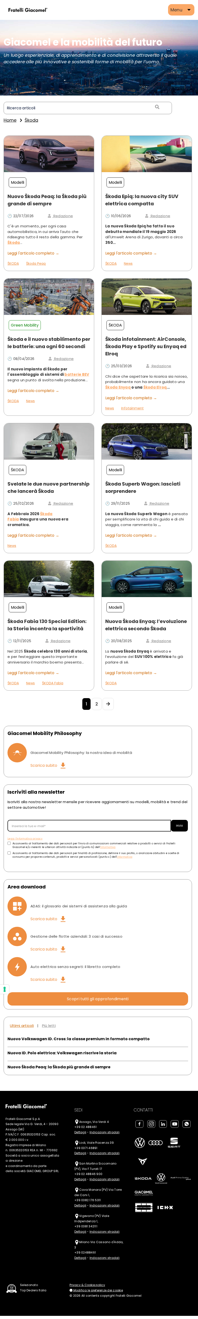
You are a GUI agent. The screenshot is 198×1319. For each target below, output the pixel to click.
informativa (108, 847)
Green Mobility (25, 325)
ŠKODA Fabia (52, 683)
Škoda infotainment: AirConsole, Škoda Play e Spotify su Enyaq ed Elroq (145, 346)
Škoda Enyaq (118, 387)
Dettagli (80, 1132)
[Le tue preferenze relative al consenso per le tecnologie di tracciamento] (4, 989)
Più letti (49, 1025)
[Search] (156, 107)
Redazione (62, 215)
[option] (99, 58)
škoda (31, 120)
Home (10, 120)
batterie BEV (76, 374)
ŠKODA (13, 263)
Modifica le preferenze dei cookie (97, 1290)
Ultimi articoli (22, 1025)
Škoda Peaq (36, 263)
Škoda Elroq (155, 387)
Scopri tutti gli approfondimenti (98, 999)
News (128, 263)
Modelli (17, 182)
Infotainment (132, 408)
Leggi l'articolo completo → (33, 253)
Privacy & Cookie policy (87, 1285)
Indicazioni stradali (105, 1132)
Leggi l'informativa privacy (24, 838)
